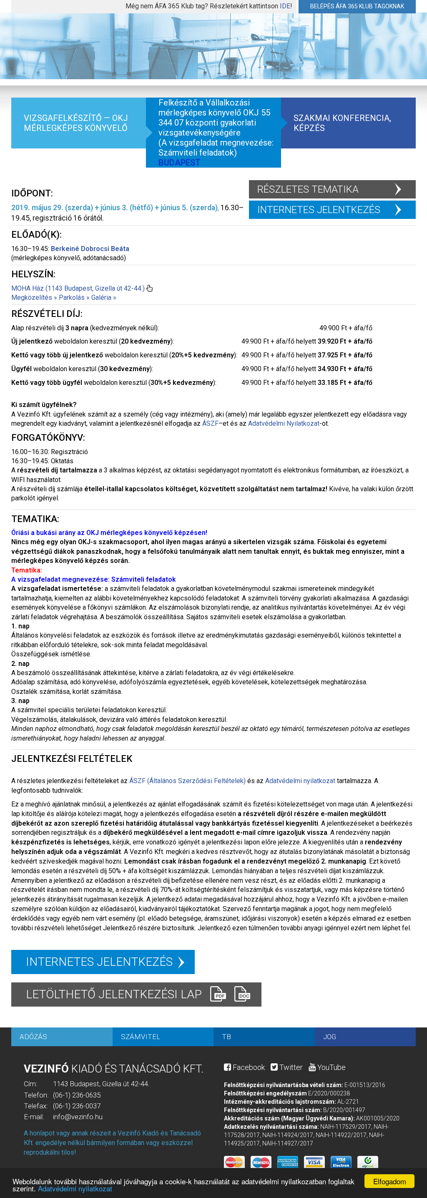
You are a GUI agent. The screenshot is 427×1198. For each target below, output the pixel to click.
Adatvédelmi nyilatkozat (75, 1188)
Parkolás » (74, 297)
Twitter (290, 1067)
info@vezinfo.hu (78, 1117)
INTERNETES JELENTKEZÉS (318, 210)
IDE (285, 6)
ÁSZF (210, 423)
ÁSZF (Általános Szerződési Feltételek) (187, 781)
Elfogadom (389, 1181)
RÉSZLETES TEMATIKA (308, 189)
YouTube (331, 1067)
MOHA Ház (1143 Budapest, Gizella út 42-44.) (78, 288)
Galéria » (103, 297)
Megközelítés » (34, 297)
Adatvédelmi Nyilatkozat (283, 423)
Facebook (248, 1067)
